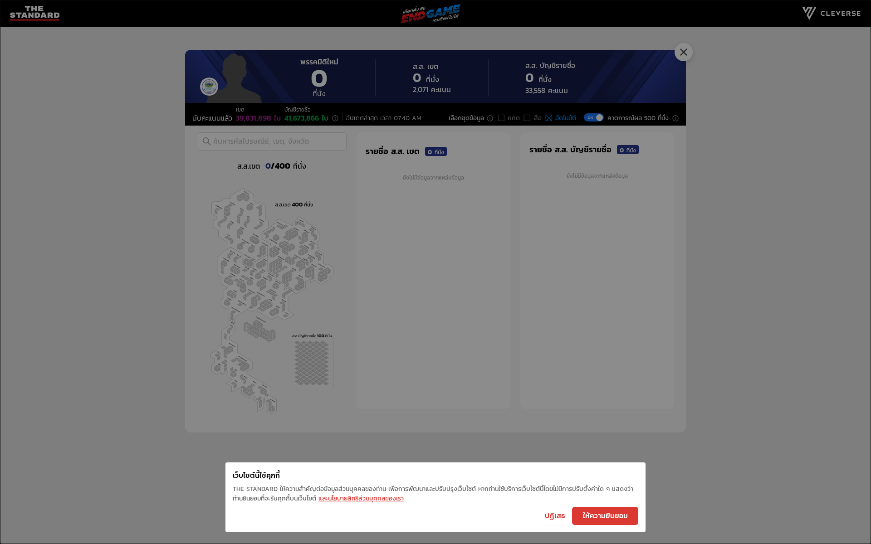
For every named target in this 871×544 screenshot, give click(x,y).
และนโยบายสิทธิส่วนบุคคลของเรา (361, 498)
